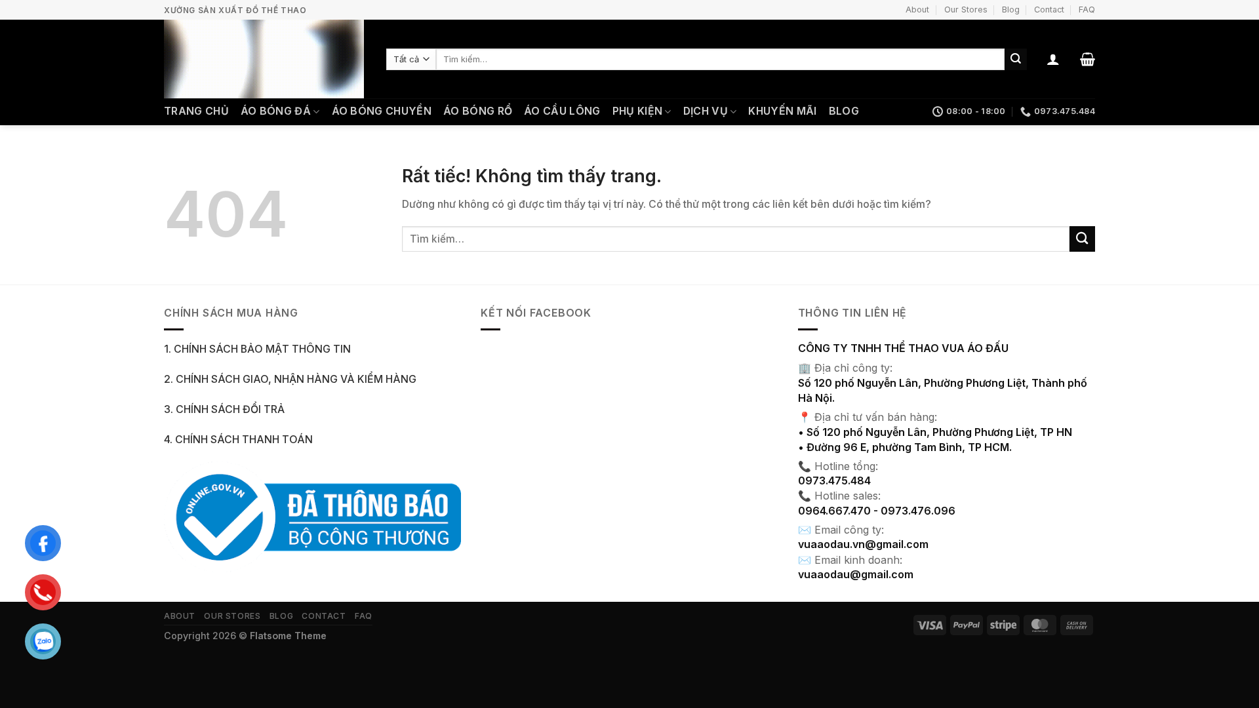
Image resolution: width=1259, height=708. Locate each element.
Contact (1049, 9)
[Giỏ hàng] (1087, 59)
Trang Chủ (196, 111)
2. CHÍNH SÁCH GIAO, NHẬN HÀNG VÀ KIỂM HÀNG (290, 379)
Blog (1011, 9)
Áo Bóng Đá (276, 111)
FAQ (1087, 9)
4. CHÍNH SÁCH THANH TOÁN (238, 439)
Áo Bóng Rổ (477, 111)
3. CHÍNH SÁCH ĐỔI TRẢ (224, 409)
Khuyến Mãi (782, 111)
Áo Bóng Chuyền (381, 111)
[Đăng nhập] (1053, 59)
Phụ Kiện (637, 111)
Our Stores (966, 9)
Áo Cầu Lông (562, 111)
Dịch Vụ (705, 111)
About (917, 9)
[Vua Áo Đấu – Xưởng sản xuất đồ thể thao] (265, 59)
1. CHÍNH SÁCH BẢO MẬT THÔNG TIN (257, 349)
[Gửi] (1016, 59)
